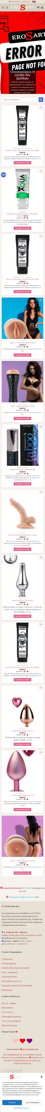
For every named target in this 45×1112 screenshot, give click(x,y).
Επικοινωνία (7, 990)
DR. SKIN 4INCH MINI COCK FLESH (22, 535)
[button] (41, 1077)
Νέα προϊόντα (7, 1008)
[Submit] (41, 99)
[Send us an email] (16, 1071)
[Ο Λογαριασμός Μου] (7, 7)
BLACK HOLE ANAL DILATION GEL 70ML (22, 279)
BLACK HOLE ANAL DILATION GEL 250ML (22, 667)
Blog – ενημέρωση (9, 972)
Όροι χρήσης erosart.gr (21, 1108)
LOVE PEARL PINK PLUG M (22, 795)
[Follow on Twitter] (12, 1071)
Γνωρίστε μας (7, 959)
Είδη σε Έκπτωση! (9, 1025)
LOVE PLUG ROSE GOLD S (22, 731)
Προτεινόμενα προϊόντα (11, 1017)
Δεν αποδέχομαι (32, 1102)
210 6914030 (9, 944)
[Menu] (3, 7)
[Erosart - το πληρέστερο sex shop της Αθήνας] (22, 7)
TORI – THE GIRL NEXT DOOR (22, 406)
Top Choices (7, 1012)
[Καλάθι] (42, 7)
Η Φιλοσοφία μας (9, 963)
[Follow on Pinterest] (20, 1071)
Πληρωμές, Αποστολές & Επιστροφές (17, 986)
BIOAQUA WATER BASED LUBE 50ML (22, 214)
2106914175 (26, 2)
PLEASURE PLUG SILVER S (22, 600)
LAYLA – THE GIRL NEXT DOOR (22, 861)
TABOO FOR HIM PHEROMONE (22, 469)
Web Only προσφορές (11, 1021)
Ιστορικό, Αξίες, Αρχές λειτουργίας (15, 968)
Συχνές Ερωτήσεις (9, 977)
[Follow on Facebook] (4, 1071)
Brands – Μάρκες (9, 1003)
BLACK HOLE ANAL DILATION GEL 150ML (22, 150)
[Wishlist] (38, 7)
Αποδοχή (12, 1102)
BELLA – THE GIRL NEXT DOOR (22, 343)
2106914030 (15, 2)
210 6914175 (22, 944)
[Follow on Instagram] (8, 1071)
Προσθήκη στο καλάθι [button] (22, 163)
